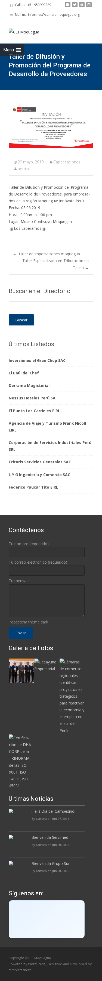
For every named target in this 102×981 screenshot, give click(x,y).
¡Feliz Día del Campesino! (53, 811)
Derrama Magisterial (29, 385)
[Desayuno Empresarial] (46, 665)
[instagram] (89, 6)
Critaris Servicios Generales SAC (40, 461)
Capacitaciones (66, 161)
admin (23, 168)
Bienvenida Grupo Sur (51, 863)
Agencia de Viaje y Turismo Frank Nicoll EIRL (47, 427)
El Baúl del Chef (24, 372)
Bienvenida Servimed (50, 837)
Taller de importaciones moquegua (46, 253)
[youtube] (82, 6)
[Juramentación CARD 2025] (21, 670)
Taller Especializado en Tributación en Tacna (55, 264)
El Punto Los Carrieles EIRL (34, 410)
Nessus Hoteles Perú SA (32, 398)
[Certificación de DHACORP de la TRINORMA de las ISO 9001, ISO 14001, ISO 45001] (21, 761)
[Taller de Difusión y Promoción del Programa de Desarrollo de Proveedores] (51, 126)
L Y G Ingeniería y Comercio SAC (39, 474)
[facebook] (67, 6)
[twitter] (75, 6)
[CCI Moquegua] (19, 30)
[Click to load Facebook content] (47, 919)
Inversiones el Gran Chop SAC (37, 360)
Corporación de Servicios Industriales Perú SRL (50, 446)
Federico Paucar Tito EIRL (33, 487)
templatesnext (20, 970)
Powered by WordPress (27, 964)
